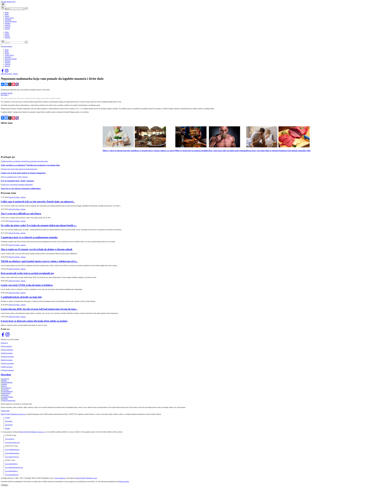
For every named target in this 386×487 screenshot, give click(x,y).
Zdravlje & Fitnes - (7, 74)
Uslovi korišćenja (59, 478)
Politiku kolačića (123, 481)
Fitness (7, 34)
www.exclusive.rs (12, 457)
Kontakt (7, 428)
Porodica (7, 23)
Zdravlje (7, 37)
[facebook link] (3, 72)
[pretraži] (3, 8)
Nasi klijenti (8, 425)
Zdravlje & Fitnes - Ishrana (17, 197)
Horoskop (8, 20)
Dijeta (7, 32)
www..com (12, 442)
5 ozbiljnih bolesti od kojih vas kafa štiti (21, 297)
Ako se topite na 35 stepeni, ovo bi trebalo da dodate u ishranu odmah (36, 249)
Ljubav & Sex (9, 18)
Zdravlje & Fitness (11, 21)
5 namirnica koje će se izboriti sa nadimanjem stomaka (29, 237)
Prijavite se (4, 343)
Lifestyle (7, 27)
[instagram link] (7, 72)
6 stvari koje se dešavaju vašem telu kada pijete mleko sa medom (34, 321)
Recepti (7, 29)
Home (7, 12)
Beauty (7, 16)
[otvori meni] (3, 4)
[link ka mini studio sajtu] (5, 411)
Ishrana (7, 36)
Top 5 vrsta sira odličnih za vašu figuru (21, 213)
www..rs (9, 439)
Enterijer (7, 25)
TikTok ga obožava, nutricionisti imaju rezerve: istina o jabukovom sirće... (39, 261)
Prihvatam (5, 485)
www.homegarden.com (14, 467)
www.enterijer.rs (11, 464)
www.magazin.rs (12, 449)
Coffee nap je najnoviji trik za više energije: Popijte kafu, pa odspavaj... (38, 201)
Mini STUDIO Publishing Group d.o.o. (13, 414)
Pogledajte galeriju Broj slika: (7, 94)
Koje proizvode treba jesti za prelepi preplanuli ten (27, 273)
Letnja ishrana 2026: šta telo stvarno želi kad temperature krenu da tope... (39, 309)
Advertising (8, 421)
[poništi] (26, 8)
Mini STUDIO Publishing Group (86, 478)
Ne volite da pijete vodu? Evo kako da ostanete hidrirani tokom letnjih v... (39, 225)
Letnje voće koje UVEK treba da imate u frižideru (27, 285)
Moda (7, 14)
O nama (7, 417)
